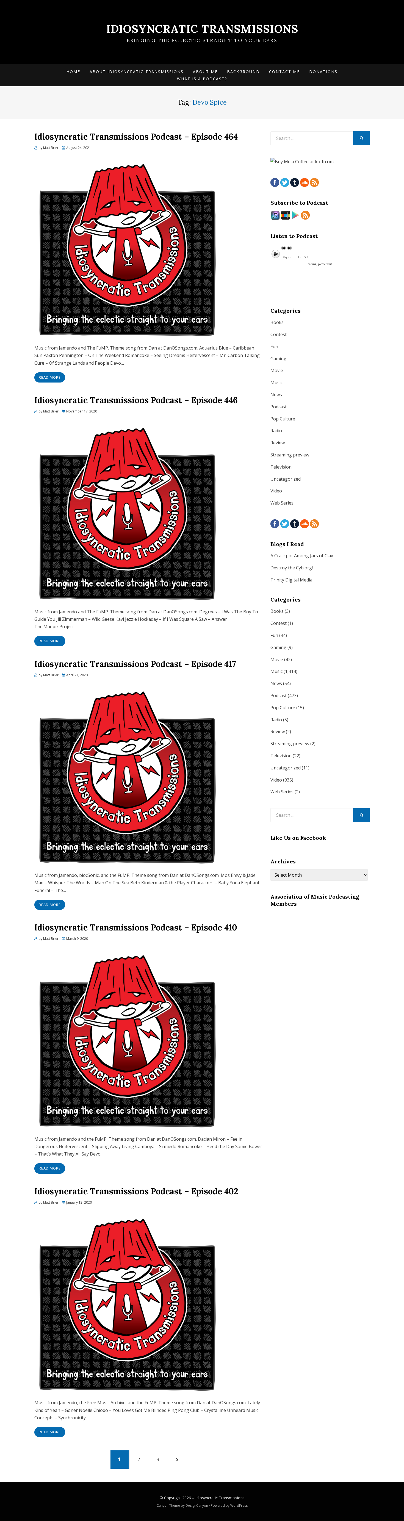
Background (243, 71)
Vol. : (307, 257)
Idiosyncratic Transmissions (202, 29)
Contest (278, 334)
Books (277, 322)
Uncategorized (285, 479)
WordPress (239, 1505)
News (276, 395)
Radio (276, 431)
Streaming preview (289, 455)
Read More (50, 377)
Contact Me (284, 71)
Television (281, 467)
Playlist (287, 257)
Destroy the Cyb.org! (291, 568)
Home (73, 71)
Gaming (278, 359)
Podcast (278, 407)
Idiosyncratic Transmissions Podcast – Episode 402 (136, 1191)
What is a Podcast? (202, 78)
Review (277, 443)
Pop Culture (282, 419)
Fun (274, 346)
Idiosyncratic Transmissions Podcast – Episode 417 (135, 664)
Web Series (282, 503)
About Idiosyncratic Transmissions (137, 71)
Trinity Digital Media (291, 580)
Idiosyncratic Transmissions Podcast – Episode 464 (136, 136)
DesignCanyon (197, 1505)
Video (276, 491)
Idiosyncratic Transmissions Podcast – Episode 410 (135, 927)
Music (276, 382)
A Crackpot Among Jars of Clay (301, 556)
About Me (205, 71)
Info (298, 257)
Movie (276, 370)
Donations (323, 71)
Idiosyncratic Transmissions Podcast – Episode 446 (136, 400)
